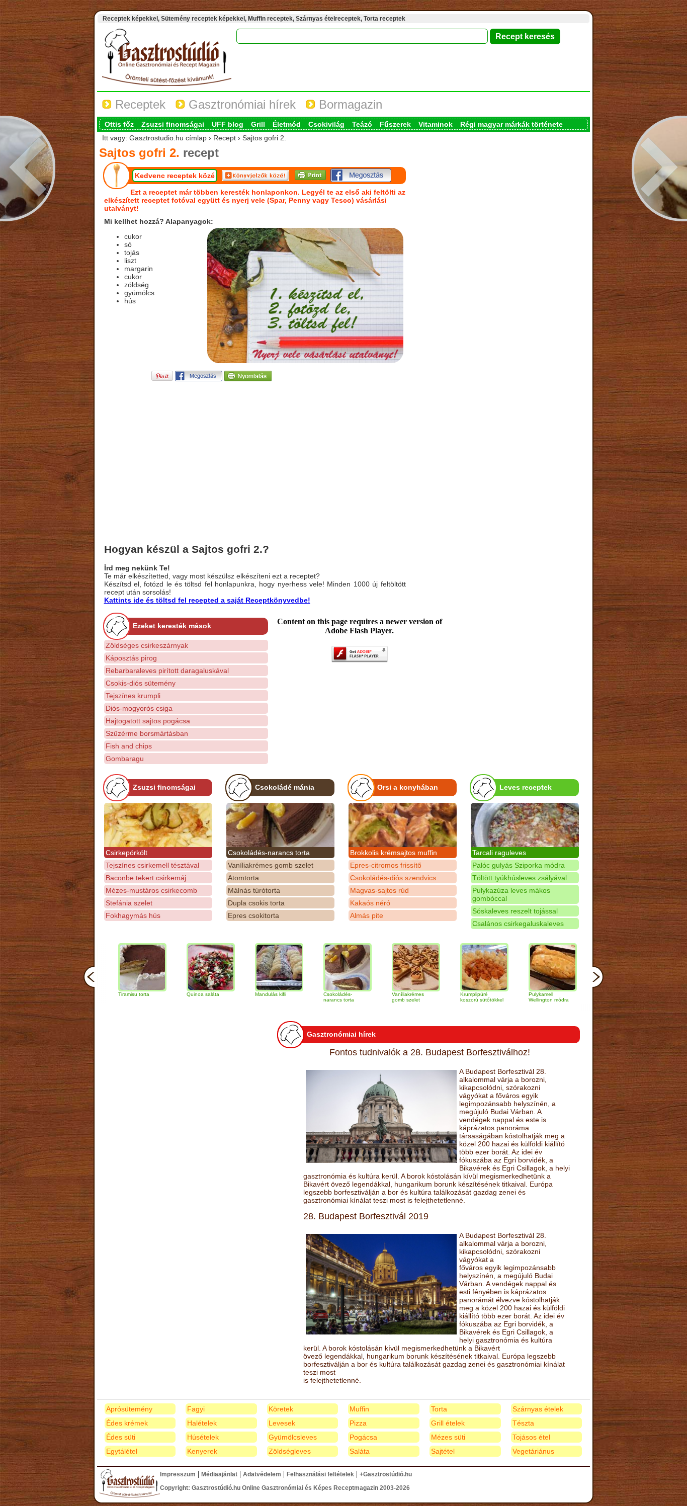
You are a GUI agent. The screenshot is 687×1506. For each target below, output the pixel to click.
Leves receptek (525, 787)
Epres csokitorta (253, 915)
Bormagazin (348, 104)
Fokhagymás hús (133, 915)
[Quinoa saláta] (179, 967)
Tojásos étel (531, 1437)
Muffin (359, 1409)
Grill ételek (448, 1423)
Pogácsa (363, 1437)
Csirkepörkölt (126, 853)
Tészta (523, 1423)
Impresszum (178, 1474)
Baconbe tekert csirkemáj (146, 878)
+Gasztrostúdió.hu (386, 1474)
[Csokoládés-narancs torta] (280, 825)
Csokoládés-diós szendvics (393, 878)
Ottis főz (119, 124)
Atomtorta (243, 878)
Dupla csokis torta (256, 903)
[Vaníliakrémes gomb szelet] (385, 967)
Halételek (202, 1423)
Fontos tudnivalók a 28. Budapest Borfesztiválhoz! (429, 1052)
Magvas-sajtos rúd (379, 890)
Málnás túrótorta (254, 890)
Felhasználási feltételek (320, 1474)
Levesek (282, 1423)
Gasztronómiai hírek (240, 104)
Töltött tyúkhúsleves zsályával (519, 878)
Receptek (138, 104)
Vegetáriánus (533, 1451)
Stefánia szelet (129, 903)
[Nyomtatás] (248, 378)
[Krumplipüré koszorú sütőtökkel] (453, 967)
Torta (439, 1409)
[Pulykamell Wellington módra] (521, 967)
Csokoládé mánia (284, 787)
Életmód (287, 124)
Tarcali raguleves (499, 853)
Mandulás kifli (239, 994)
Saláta (360, 1451)
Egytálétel (121, 1451)
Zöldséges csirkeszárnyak (147, 645)
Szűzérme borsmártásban (147, 733)
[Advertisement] (255, 453)
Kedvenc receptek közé (175, 176)
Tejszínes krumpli (133, 696)
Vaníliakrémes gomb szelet (270, 865)
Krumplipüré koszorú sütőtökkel (450, 996)
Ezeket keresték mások (172, 626)
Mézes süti (448, 1437)
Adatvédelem (262, 1474)
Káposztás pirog (131, 658)
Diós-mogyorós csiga (139, 708)
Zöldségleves (290, 1451)
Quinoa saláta (171, 994)
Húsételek (203, 1437)
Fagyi (196, 1409)
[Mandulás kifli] (248, 967)
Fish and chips (129, 746)
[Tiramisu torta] (111, 967)
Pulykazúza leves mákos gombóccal (511, 894)
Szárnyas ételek (537, 1409)
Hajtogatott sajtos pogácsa (148, 721)
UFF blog (227, 124)
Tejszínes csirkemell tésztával (152, 865)
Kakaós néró (370, 903)
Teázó (362, 124)
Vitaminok (435, 124)
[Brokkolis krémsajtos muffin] (403, 825)
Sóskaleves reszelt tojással (515, 911)
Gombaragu (125, 759)
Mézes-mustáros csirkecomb (151, 890)
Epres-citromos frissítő (385, 865)
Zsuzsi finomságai (172, 124)
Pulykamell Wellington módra (517, 996)
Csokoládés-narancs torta (269, 853)
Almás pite (366, 915)
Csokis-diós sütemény (141, 683)
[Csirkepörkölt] (158, 825)
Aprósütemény (129, 1409)
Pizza (358, 1423)
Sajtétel (443, 1451)
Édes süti (120, 1437)
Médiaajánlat (219, 1474)
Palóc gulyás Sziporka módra (518, 865)
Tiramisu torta (102, 994)
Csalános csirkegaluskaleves (518, 923)
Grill (258, 124)
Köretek (281, 1409)
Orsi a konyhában (407, 787)
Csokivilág (326, 124)
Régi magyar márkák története (511, 124)
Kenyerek (202, 1451)
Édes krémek (127, 1423)
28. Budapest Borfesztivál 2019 (365, 1216)
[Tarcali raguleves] (525, 825)
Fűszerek (395, 124)
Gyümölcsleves (293, 1437)
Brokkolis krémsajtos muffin (393, 853)
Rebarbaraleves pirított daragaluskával (167, 670)
